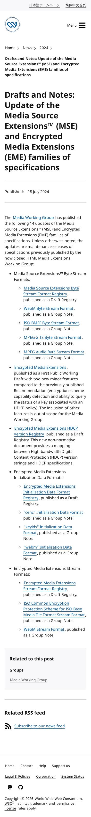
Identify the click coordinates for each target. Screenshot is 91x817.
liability (21, 803)
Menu (72, 25)
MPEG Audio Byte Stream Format (54, 352)
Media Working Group (33, 218)
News (27, 48)
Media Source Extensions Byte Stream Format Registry (51, 291)
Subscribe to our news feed (39, 726)
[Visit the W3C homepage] (12, 25)
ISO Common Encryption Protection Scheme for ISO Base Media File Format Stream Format (54, 609)
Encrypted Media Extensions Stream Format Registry (49, 586)
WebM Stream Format (44, 629)
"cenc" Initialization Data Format (53, 512)
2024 (44, 48)
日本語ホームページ (44, 5)
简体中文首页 (76, 5)
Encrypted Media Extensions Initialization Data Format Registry (49, 492)
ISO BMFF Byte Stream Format (51, 323)
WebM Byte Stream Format (48, 308)
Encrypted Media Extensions (40, 367)
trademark (38, 803)
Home (10, 48)
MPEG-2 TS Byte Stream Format (52, 337)
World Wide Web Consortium (58, 798)
